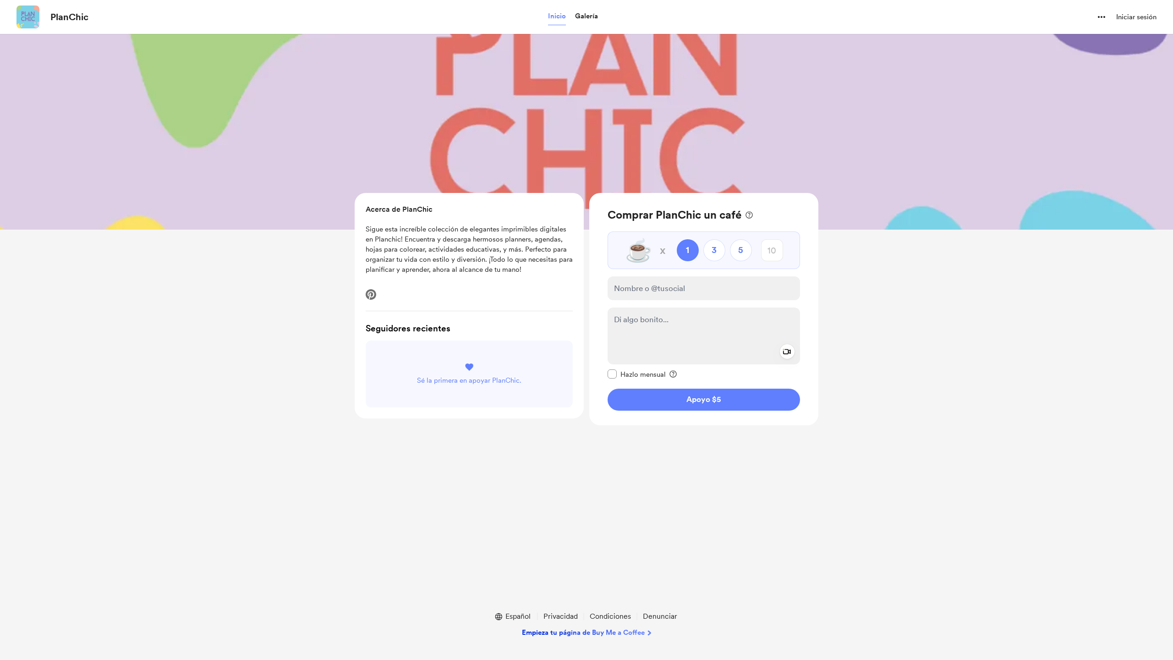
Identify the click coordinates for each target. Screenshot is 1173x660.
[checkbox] (637, 374)
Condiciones (610, 616)
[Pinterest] (371, 294)
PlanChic (69, 16)
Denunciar (660, 616)
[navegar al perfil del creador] (27, 17)
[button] (557, 16)
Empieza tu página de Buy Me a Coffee (583, 632)
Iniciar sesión (1136, 17)
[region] (703, 309)
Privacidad (560, 616)
